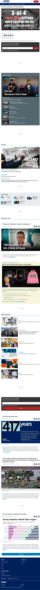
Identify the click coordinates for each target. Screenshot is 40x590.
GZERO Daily (3, 573)
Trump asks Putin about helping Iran (26, 343)
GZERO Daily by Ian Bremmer (6, 575)
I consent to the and (11, 50)
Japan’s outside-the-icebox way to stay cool (28, 353)
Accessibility (22, 584)
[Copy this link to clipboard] (10, 35)
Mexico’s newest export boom (8, 176)
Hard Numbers (4, 174)
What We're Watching (5, 178)
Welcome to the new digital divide (26, 374)
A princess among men (10, 416)
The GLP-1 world (9, 197)
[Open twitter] (6, 578)
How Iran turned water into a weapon (22, 198)
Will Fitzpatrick (5, 418)
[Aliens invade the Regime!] (5, 112)
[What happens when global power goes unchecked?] (5, 122)
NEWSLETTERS (5, 571)
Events (2, 566)
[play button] (20, 19)
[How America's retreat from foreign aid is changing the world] (5, 102)
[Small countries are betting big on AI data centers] (9, 363)
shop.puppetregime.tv (20, 301)
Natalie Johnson (5, 516)
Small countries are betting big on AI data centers (29, 364)
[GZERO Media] (17, 1)
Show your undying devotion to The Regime (16, 264)
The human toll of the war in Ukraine (11, 99)
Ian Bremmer (5, 226)
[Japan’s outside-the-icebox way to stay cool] (9, 353)
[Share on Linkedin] (8, 35)
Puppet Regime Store (14, 262)
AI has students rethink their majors (14, 514)
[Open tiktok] (18, 578)
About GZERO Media (22, 202)
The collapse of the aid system (14, 108)
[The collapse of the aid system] (5, 107)
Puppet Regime (12, 111)
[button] (36, 1)
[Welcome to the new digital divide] (9, 374)
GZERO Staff (4, 33)
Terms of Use (16, 50)
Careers (2, 568)
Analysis (20, 362)
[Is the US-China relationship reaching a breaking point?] (5, 117)
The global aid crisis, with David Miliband (11, 171)
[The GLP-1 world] (3, 197)
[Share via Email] (12, 35)
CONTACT (23, 559)
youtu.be (8, 251)
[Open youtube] (9, 578)
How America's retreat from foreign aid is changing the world (19, 103)
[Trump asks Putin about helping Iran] (9, 342)
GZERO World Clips (6, 97)
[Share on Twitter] (6, 35)
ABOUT (3, 559)
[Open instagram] (16, 578)
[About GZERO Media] (16, 202)
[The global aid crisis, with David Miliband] (20, 157)
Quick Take (12, 116)
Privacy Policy (11, 50)
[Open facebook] (13, 578)
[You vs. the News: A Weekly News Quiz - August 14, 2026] (9, 321)
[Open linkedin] (11, 578)
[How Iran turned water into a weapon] (16, 198)
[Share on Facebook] (4, 35)
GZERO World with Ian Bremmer (16, 102)
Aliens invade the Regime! (13, 113)
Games (20, 320)
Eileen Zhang (11, 516)
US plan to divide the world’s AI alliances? (16, 224)
